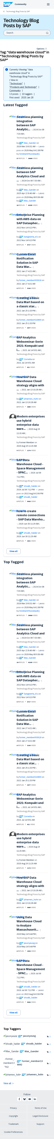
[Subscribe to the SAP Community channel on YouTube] (30, 1099)
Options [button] (40, 49)
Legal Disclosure (40, 1116)
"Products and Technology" (23, 87)
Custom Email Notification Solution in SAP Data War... (27, 262)
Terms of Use (41, 1108)
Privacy (13, 1108)
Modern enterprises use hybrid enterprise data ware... (31, 424)
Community (20, 4)
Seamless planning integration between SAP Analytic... (30, 125)
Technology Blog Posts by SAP (18, 11)
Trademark (13, 1124)
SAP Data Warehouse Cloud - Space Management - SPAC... (31, 468)
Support (40, 1124)
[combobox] (27, 33)
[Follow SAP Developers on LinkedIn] (35, 1099)
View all (14, 551)
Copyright (13, 1116)
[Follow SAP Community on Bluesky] (24, 1099)
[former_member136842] (25, 1068)
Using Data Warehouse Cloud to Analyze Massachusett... (29, 925)
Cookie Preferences (13, 1132)
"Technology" (16, 83)
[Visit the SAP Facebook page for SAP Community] (19, 1099)
